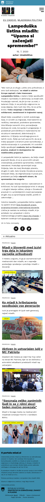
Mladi (13, 243)
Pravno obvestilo (28, 497)
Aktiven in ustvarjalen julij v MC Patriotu (22, 350)
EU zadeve (9, 20)
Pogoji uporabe (16, 497)
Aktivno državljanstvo (13, 423)
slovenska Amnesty (29, 218)
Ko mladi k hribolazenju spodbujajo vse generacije (21, 304)
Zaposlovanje (9, 272)
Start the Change (31, 216)
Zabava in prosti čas (12, 370)
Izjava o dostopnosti (33, 495)
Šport (6, 318)
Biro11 (16, 495)
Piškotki (22, 495)
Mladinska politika (30, 20)
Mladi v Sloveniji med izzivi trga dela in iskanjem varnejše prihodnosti (21, 251)
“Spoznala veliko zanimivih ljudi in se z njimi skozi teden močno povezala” (21, 404)
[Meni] (41, 9)
